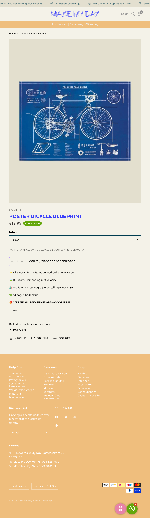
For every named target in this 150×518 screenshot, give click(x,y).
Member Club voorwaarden (52, 397)
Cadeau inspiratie (89, 395)
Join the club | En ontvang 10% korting (75, 24)
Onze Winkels (52, 377)
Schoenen (84, 388)
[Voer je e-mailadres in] (45, 432)
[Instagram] (68, 417)
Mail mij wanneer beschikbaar (51, 261)
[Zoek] (133, 13)
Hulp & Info (17, 367)
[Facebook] (59, 417)
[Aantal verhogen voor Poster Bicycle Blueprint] (22, 261)
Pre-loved (49, 384)
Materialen (15, 393)
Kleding (82, 373)
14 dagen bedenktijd (62, 3)
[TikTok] (59, 426)
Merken (48, 388)
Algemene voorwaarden (17, 375)
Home (12, 33)
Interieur (83, 380)
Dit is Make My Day (55, 373)
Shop (81, 367)
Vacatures (50, 391)
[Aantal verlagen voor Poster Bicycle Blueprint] (12, 261)
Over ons (50, 367)
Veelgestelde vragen (21, 390)
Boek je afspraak (54, 380)
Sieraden (83, 377)
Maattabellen (17, 397)
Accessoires (85, 384)
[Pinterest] (77, 417)
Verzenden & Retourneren (17, 385)
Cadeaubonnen (87, 391)
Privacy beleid (17, 380)
